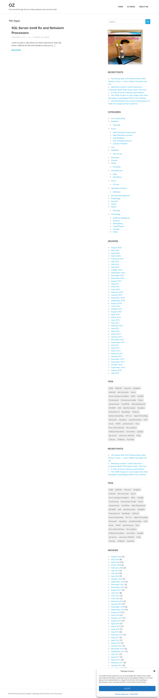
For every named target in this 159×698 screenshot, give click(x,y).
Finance (114, 160)
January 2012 (116, 336)
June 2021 (115, 286)
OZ (12, 5)
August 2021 (116, 281)
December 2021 (117, 275)
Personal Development (120, 195)
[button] (154, 671)
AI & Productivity (118, 118)
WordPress (117, 177)
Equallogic (126, 412)
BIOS (133, 396)
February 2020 (117, 292)
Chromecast (114, 400)
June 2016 (115, 306)
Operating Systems (119, 188)
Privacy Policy (134, 694)
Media (113, 163)
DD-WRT (112, 408)
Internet (116, 220)
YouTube (130, 439)
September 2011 (118, 342)
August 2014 (116, 311)
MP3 (145, 419)
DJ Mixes (131, 7)
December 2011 (117, 339)
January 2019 (116, 295)
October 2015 (116, 309)
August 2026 (116, 247)
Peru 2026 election (116, 427)
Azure (113, 128)
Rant (115, 174)
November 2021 (118, 278)
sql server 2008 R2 (126, 435)
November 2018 (118, 297)
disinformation (129, 408)
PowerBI (116, 125)
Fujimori (135, 412)
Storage (116, 229)
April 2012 (115, 331)
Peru (137, 423)
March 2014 (116, 317)
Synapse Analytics (120, 143)
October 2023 (116, 270)
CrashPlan (125, 404)
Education (115, 157)
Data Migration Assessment (124, 132)
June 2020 (115, 289)
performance (128, 423)
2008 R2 (118, 388)
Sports (113, 206)
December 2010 (117, 359)
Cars (113, 147)
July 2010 (115, 373)
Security (114, 201)
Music (113, 180)
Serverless (130, 431)
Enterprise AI (114, 412)
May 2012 (115, 328)
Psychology (115, 198)
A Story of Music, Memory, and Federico (127, 92)
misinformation (135, 419)
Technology (115, 214)
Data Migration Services (123, 135)
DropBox (141, 408)
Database (36, 37)
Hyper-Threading (141, 415)
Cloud (140, 400)
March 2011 (116, 350)
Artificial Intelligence (121, 218)
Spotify (140, 431)
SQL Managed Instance (122, 140)
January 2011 (116, 356)
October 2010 (116, 364)
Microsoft (113, 419)
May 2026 (115, 250)
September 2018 (118, 300)
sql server (113, 435)
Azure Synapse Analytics (119, 396)
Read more (16, 50)
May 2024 (115, 267)
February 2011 (117, 353)
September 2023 (118, 272)
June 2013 (115, 320)
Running (116, 210)
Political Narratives (116, 431)
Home (120, 7)
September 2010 (118, 367)
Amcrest (127, 388)
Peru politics (131, 427)
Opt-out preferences (122, 694)
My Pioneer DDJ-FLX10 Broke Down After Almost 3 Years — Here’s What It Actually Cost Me (127, 81)
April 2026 (115, 253)
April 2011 (115, 348)
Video (115, 232)
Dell (119, 408)
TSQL (138, 435)
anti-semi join (123, 392)
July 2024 (115, 264)
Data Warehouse (138, 404)
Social (113, 204)
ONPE (118, 423)
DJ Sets (116, 184)
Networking (118, 223)
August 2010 (116, 370)
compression (114, 404)
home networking (116, 415)
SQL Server (45, 37)
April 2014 (115, 314)
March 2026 (116, 256)
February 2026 (117, 258)
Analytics (114, 121)
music (111, 423)
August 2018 (116, 303)
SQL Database (118, 138)
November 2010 (118, 362)
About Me (143, 7)
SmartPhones (118, 226)
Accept (127, 689)
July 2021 (115, 283)
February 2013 (117, 325)
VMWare (121, 439)
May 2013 (115, 323)
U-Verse (112, 439)
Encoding (116, 166)
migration (123, 419)
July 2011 (115, 345)
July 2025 (115, 261)
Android (112, 392)
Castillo (140, 396)
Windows (116, 192)
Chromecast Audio (128, 400)
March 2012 (116, 334)
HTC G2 (128, 415)
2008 (111, 388)
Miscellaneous (117, 170)
